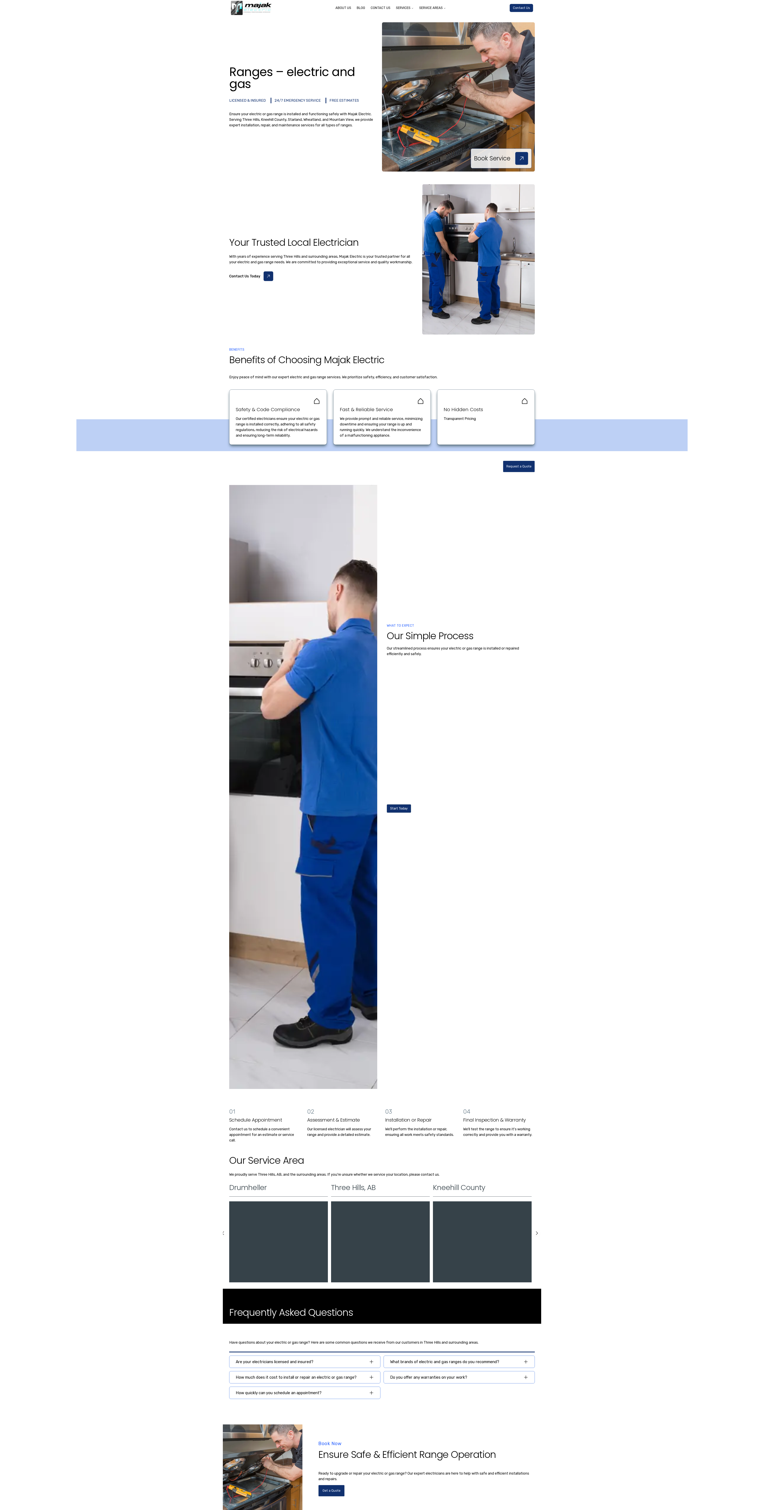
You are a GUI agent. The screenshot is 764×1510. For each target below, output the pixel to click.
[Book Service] (521, 158)
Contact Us (521, 8)
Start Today (399, 808)
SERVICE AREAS (431, 8)
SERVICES (403, 8)
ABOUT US (343, 8)
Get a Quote (331, 1490)
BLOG (361, 8)
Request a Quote (518, 466)
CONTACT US (380, 8)
